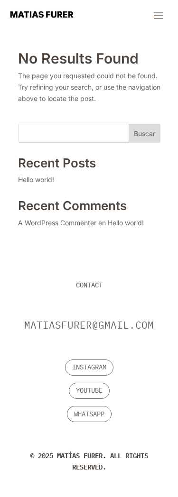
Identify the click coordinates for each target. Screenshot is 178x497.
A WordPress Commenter (57, 223)
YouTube (89, 390)
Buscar (144, 133)
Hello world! (36, 179)
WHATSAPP (89, 414)
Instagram (89, 367)
